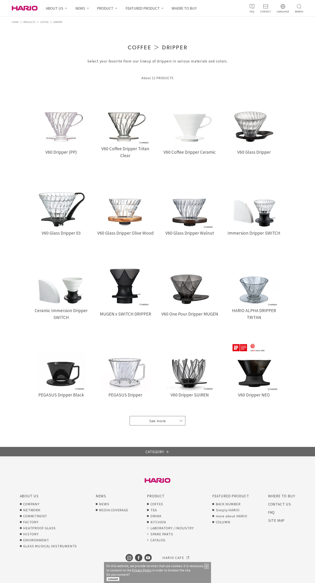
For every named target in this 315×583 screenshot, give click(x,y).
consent (113, 579)
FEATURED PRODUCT (143, 8)
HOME (15, 22)
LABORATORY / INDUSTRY (172, 528)
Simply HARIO (228, 510)
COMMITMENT (35, 516)
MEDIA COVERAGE (113, 510)
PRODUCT (105, 8)
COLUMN (223, 522)
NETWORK (31, 510)
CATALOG (157, 540)
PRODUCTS (29, 22)
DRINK (156, 516)
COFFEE (44, 22)
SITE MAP (276, 520)
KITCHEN (158, 522)
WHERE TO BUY (184, 8)
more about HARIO (231, 516)
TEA (153, 510)
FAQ (271, 512)
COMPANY (31, 504)
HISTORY (31, 534)
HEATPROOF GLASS (39, 528)
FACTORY (30, 522)
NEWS (80, 8)
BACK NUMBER (228, 504)
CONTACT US (279, 504)
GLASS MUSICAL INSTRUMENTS (50, 546)
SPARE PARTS (161, 534)
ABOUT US (54, 8)
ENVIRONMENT (36, 540)
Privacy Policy (142, 570)
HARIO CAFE (173, 557)
